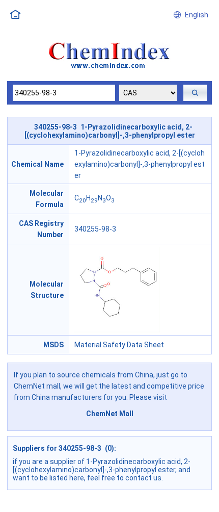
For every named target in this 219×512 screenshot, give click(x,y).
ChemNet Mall (109, 413)
